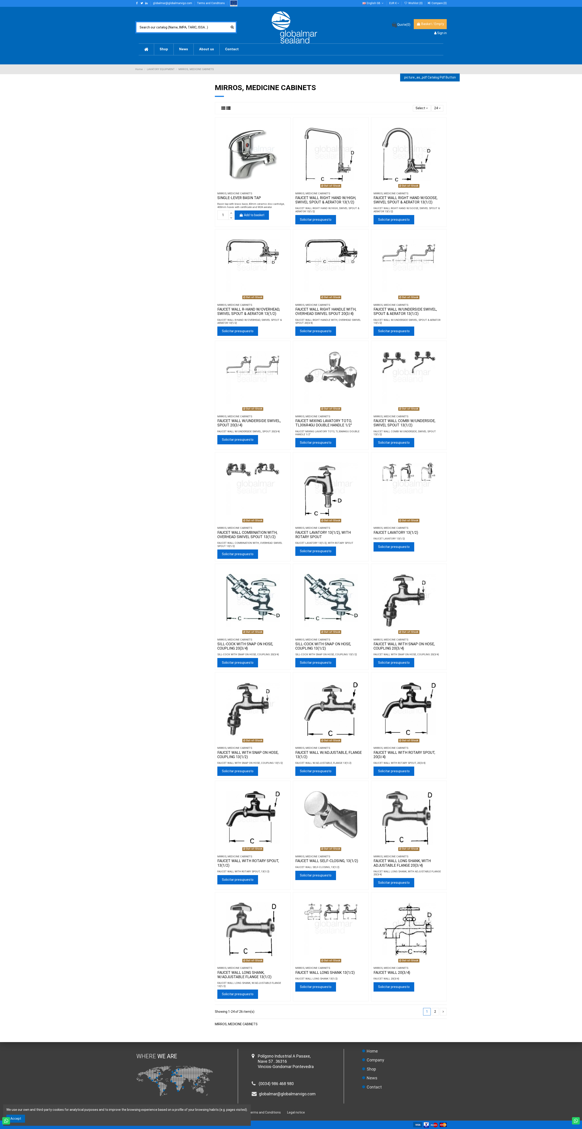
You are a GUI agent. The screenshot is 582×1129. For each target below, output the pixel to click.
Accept (15, 1118)
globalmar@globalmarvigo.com (173, 3)
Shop (371, 1069)
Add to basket (254, 215)
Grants (234, 3)
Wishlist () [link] (415, 3)
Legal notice (296, 1112)
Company (375, 1060)
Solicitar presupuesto (315, 219)
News (372, 1078)
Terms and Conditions (211, 3)
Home (372, 1051)
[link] (437, 3)
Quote (403, 24)
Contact (374, 1087)
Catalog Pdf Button (430, 77)
